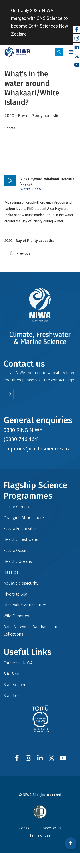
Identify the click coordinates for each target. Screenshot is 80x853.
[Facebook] (76, 29)
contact (57, 380)
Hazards (11, 572)
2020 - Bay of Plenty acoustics (29, 241)
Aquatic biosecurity (21, 583)
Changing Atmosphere (24, 517)
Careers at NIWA (18, 662)
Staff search (14, 684)
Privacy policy (50, 828)
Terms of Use (40, 835)
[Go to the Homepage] (17, 52)
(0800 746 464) (21, 439)
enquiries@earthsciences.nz (37, 449)
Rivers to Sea (15, 594)
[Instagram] (76, 38)
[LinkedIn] (76, 47)
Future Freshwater (20, 528)
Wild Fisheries (16, 615)
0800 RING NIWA (23, 430)
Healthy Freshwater (21, 539)
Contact (25, 828)
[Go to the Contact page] (9, 394)
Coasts (9, 128)
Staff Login (13, 695)
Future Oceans (17, 550)
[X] (76, 56)
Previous (23, 253)
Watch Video (30, 189)
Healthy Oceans (18, 561)
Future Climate (17, 506)
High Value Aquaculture (25, 605)
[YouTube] (76, 65)
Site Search (14, 673)
